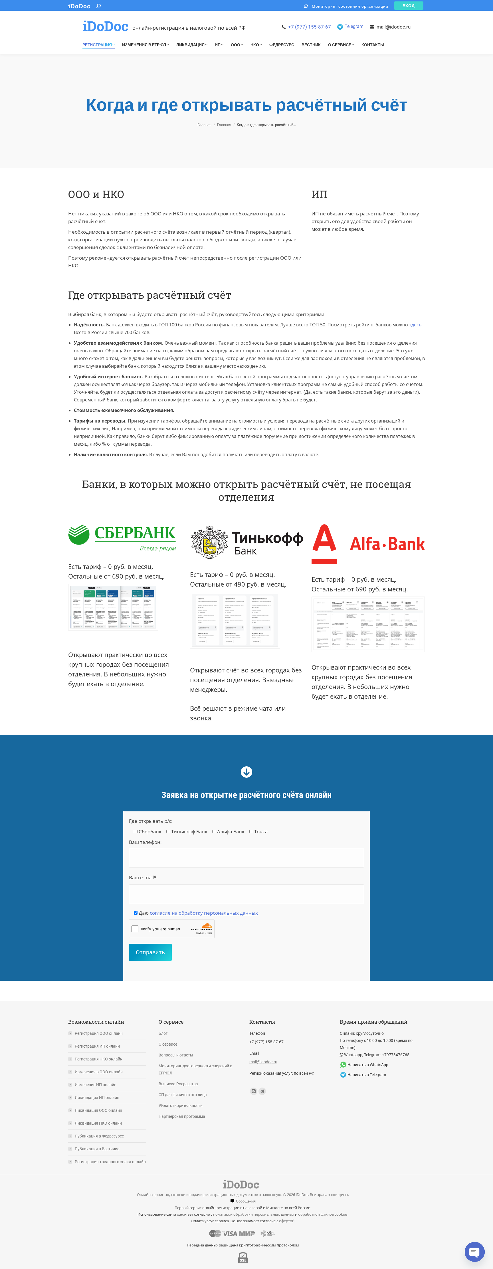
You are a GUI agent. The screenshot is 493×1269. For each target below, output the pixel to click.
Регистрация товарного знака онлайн (110, 1161)
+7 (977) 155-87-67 (309, 27)
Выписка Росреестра (178, 1084)
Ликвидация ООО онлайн (98, 1110)
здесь (415, 325)
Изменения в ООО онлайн (99, 1072)
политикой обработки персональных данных (253, 1214)
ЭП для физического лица (183, 1094)
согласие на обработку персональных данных (204, 913)
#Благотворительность (181, 1105)
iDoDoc (79, 6)
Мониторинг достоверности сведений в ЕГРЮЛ (195, 1069)
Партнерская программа (182, 1116)
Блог (163, 1033)
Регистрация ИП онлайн (97, 1046)
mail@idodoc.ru (394, 27)
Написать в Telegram (366, 1074)
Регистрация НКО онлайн (98, 1059)
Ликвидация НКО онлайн (98, 1123)
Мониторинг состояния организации (348, 6)
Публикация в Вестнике (97, 1149)
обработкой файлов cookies (322, 1214)
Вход (409, 5)
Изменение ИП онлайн (95, 1084)
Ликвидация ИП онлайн (97, 1097)
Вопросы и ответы (176, 1055)
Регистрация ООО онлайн (99, 1033)
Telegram (354, 26)
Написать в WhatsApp (367, 1064)
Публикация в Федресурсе (99, 1136)
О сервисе (168, 1044)
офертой (286, 1220)
